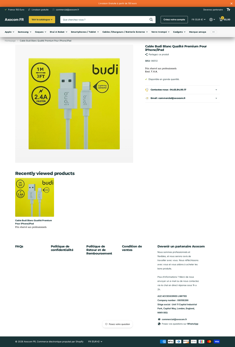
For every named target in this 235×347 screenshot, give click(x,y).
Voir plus (213, 32)
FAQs (19, 246)
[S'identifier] (212, 19)
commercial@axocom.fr (174, 319)
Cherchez (151, 19)
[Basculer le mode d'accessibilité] (228, 10)
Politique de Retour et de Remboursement (99, 250)
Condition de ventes (132, 248)
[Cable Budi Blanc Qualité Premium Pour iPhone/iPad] (34, 197)
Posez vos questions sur (180, 324)
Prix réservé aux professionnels (160, 68)
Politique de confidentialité (62, 248)
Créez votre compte (174, 19)
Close (231, 3)
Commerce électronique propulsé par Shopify (60, 341)
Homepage (10, 40)
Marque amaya (197, 32)
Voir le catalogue (41, 19)
